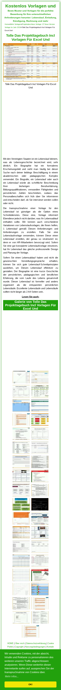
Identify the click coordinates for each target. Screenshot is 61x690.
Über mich (19, 643)
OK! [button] (30, 684)
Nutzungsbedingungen (35, 647)
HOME (10, 643)
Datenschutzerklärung (36, 643)
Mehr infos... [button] (11, 676)
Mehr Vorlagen (15, 24)
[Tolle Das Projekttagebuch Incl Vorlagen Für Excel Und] (30, 80)
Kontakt (50, 647)
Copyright (19, 647)
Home (7, 24)
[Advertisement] (30, 125)
